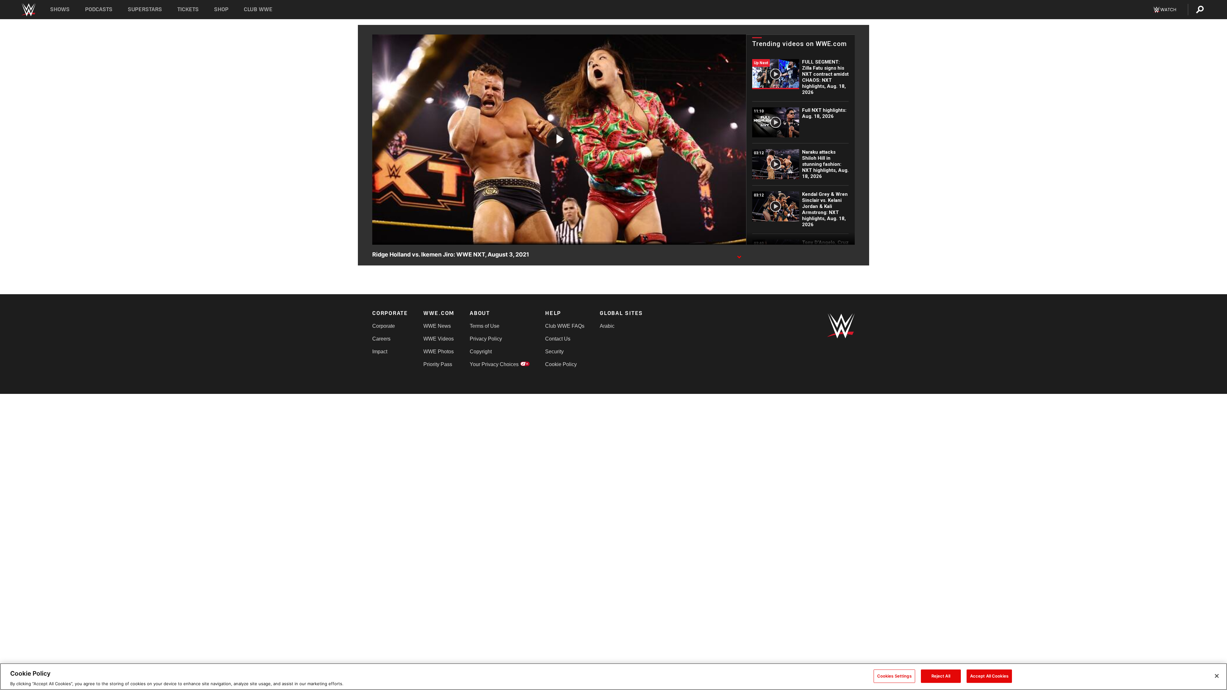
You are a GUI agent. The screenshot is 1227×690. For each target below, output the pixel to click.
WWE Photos (438, 351)
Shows (60, 9)
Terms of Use (484, 326)
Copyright (481, 351)
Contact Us (557, 338)
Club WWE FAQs (564, 326)
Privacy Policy (486, 338)
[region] (613, 676)
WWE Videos (438, 338)
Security (554, 351)
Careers (381, 338)
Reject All (940, 675)
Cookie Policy (561, 364)
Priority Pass (437, 364)
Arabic (607, 326)
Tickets (188, 9)
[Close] (1217, 676)
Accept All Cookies (989, 675)
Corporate (383, 326)
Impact (379, 351)
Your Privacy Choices (494, 364)
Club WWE (258, 9)
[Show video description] (739, 255)
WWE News (437, 326)
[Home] (28, 10)
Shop (221, 9)
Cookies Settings (894, 675)
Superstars (145, 9)
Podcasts (98, 9)
